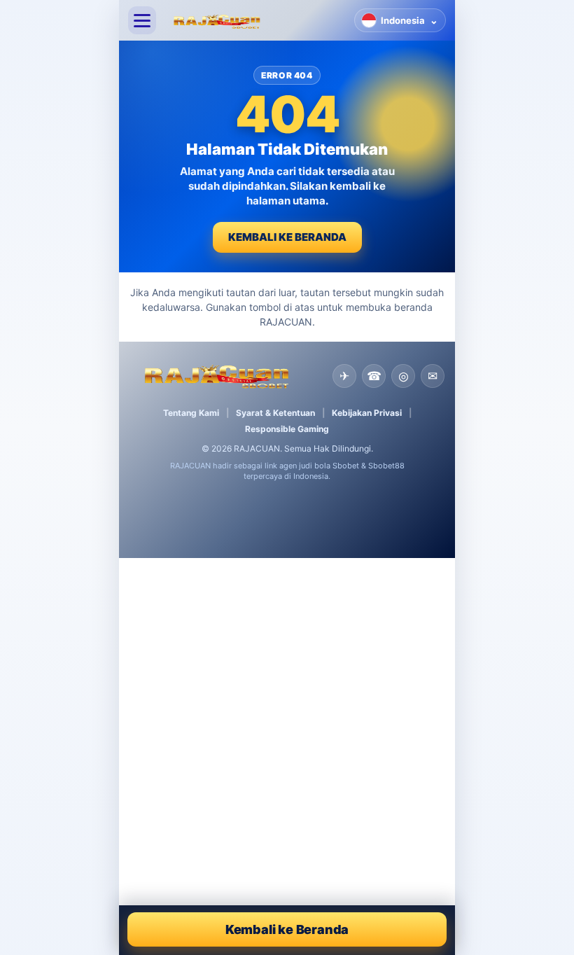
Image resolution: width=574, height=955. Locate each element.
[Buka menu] (142, 20)
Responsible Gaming (287, 429)
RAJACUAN (257, 448)
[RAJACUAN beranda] (255, 20)
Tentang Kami (191, 412)
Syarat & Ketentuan (275, 412)
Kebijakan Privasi (367, 412)
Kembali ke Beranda (287, 237)
